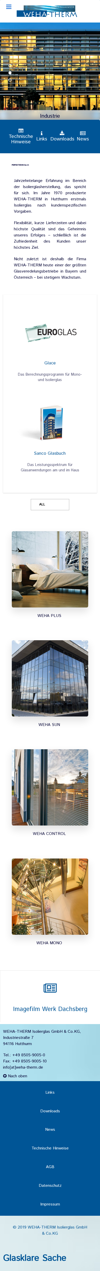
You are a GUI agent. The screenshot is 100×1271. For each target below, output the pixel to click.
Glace (50, 363)
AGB (50, 1167)
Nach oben (17, 1076)
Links (50, 1092)
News (50, 1130)
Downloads (50, 1111)
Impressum (50, 1204)
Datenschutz (50, 1186)
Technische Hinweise (50, 1148)
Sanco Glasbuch (50, 453)
